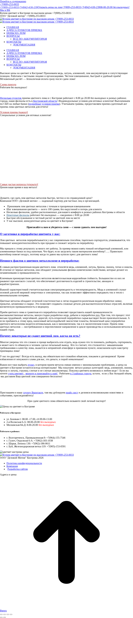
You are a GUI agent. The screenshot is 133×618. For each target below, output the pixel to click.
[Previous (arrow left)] (1, 617)
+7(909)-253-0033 (9, 4)
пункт (31, 364)
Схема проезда (8, 84)
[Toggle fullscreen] (7, 614)
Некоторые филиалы (17, 215)
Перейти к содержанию (13, 1)
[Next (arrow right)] (4, 617)
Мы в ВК (5, 10)
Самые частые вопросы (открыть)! (19, 184)
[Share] (4, 614)
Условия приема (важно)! (14, 112)
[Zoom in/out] (11, 614)
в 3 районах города (80, 373)
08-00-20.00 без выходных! (114, 7)
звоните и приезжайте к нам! (41, 373)
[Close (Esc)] (1, 614)
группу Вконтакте (33, 392)
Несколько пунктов (11, 98)
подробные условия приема (44, 103)
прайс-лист (72, 392)
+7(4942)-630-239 (28, 7)
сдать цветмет (16, 373)
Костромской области (45, 101)
